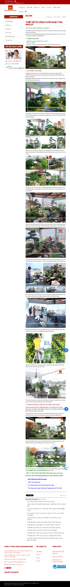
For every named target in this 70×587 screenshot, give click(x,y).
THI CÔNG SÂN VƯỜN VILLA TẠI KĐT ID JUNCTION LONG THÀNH (44, 518)
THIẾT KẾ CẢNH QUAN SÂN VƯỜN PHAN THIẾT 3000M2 (44, 522)
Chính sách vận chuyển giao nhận (57, 561)
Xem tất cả (42, 499)
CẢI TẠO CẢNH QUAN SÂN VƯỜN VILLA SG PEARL (42, 530)
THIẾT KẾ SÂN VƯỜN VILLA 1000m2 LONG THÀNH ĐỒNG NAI (45, 533)
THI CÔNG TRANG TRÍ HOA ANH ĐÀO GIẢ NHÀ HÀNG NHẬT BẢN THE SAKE (45, 539)
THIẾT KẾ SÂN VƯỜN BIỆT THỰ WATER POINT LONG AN (43, 525)
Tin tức (49, 7)
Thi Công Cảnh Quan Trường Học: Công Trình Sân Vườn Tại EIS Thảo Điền (45, 514)
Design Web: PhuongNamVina (31, 583)
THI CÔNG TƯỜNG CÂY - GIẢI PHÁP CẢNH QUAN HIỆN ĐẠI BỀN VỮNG (46, 509)
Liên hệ (21, 11)
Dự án (43, 7)
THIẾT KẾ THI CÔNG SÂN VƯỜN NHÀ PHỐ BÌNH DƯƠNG (43, 528)
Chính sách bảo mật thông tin (58, 552)
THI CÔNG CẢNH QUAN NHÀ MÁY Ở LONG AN (41, 501)
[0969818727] (66, 350)
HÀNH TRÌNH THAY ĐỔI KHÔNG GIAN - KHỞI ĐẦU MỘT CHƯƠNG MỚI (46, 505)
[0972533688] (66, 468)
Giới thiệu (29, 7)
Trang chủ (22, 7)
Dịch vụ (36, 7)
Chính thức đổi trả (57, 557)
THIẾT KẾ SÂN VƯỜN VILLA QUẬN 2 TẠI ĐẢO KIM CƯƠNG (44, 536)
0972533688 (15, 64)
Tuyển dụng (56, 7)
